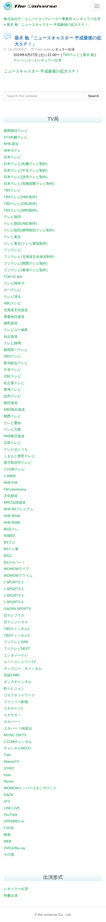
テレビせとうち (16, 449)
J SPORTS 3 (13, 595)
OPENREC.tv (14, 821)
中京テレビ (12, 370)
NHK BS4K (12, 516)
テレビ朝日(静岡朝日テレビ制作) (29, 230)
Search (93, 96)
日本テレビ (12, 157)
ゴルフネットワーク (19, 695)
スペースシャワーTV (20, 662)
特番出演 (11, 895)
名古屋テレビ (14, 383)
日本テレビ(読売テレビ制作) (26, 177)
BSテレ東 (11, 549)
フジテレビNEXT (17, 649)
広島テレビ (12, 443)
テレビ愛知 (12, 423)
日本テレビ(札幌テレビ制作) (26, 164)
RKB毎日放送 (14, 436)
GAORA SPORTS (17, 609)
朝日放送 (11, 403)
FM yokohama (15, 489)
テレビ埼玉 (12, 296)
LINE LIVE (12, 808)
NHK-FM (10, 483)
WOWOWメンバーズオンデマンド (30, 788)
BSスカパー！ (14, 562)
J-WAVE (10, 476)
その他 (9, 854)
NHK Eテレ (12, 150)
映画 (7, 835)
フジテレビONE (16, 642)
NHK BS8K (12, 522)
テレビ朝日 (12, 217)
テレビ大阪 (12, 429)
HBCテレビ (12, 303)
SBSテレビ (12, 356)
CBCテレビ (12, 376)
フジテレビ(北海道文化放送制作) (29, 257)
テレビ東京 (12, 237)
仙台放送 (11, 336)
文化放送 (11, 496)
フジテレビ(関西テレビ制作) (26, 263)
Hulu (7, 775)
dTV (7, 801)
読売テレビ (12, 396)
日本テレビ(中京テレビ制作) (26, 170)
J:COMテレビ (14, 469)
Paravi (9, 781)
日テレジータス (16, 622)
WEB (7, 841)
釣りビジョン (14, 688)
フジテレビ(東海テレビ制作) (26, 270)
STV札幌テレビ (16, 137)
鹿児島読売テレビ (17, 462)
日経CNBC (12, 675)
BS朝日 (9, 536)
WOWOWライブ (16, 569)
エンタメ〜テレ (16, 655)
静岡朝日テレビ (16, 131)
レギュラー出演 (63, 49)
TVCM (9, 828)
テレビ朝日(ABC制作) (20, 223)
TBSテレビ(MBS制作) (20, 210)
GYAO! (9, 768)
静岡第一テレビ (16, 350)
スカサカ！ (12, 715)
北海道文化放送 (16, 310)
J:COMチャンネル (18, 742)
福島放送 (11, 323)
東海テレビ (12, 389)
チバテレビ (12, 290)
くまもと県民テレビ (19, 456)
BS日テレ (11, 529)
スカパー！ (12, 722)
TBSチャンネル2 (17, 635)
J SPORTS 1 (13, 582)
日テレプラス (14, 615)
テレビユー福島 (16, 330)
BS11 (8, 556)
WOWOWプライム (18, 575)
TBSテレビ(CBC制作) (20, 204)
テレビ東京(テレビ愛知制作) (26, 243)
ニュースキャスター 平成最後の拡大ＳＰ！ (42, 71)
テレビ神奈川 (14, 283)
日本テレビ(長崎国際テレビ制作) (29, 184)
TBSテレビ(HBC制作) (20, 197)
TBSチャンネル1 (17, 629)
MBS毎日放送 (14, 409)
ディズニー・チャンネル (23, 669)
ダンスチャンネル (17, 682)
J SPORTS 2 (13, 589)
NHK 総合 (11, 144)
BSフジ (9, 542)
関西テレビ (12, 416)
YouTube (11, 814)
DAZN (8, 795)
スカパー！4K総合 (18, 728)
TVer (7, 755)
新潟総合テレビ (16, 363)
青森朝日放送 (14, 317)
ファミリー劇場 (16, 702)
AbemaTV (11, 761)
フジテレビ (12, 250)
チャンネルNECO (17, 748)
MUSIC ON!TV (15, 735)
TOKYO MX (13, 277)
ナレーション (24, 60)
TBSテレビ (71, 55)
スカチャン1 (13, 708)
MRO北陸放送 (15, 502)
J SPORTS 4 (13, 602)
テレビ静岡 (12, 343)
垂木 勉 (88, 55)
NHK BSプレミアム (19, 509)
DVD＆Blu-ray (14, 848)
